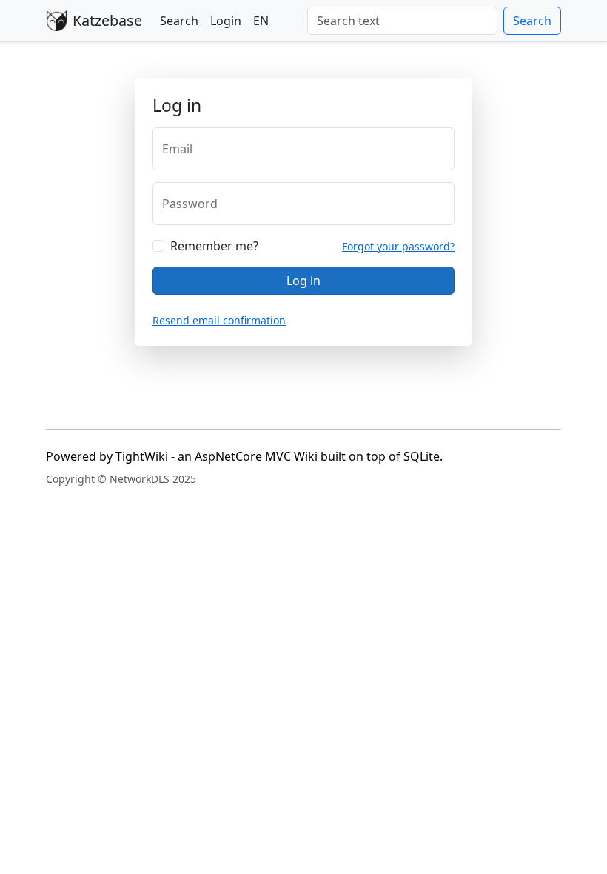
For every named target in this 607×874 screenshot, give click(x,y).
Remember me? (214, 246)
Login (225, 21)
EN (261, 21)
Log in (303, 281)
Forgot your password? (398, 246)
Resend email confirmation (219, 320)
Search (179, 21)
